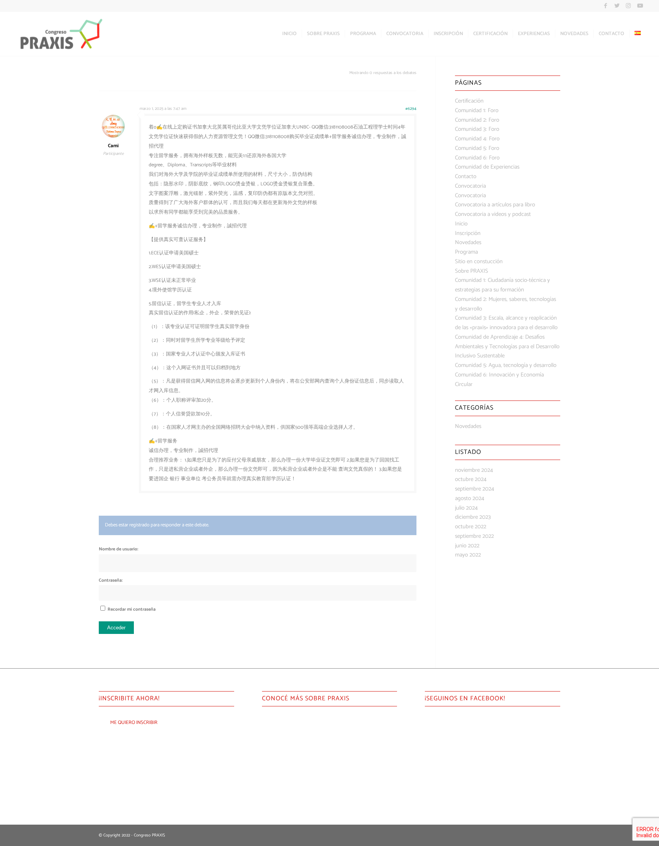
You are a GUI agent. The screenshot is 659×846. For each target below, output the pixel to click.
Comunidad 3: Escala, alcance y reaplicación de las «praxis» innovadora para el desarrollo (506, 322)
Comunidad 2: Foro (477, 120)
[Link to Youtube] (640, 5)
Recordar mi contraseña (132, 609)
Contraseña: (110, 580)
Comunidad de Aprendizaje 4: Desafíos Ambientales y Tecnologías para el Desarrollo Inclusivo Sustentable (507, 346)
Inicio (461, 223)
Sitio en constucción (479, 261)
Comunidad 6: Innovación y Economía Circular (499, 379)
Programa (466, 252)
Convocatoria (470, 186)
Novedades (468, 242)
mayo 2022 (468, 555)
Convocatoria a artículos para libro (495, 204)
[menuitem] (289, 34)
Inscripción (468, 233)
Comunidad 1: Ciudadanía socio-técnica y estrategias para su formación (502, 284)
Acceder (116, 627)
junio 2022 (467, 545)
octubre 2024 (471, 479)
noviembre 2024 (474, 470)
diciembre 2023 (473, 517)
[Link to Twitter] (616, 5)
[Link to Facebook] (605, 5)
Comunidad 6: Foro (477, 157)
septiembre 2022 (474, 536)
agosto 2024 (469, 498)
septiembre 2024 (474, 489)
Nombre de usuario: (118, 549)
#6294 (410, 108)
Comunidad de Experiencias (487, 167)
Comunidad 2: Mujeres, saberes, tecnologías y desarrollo (505, 304)
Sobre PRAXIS (471, 271)
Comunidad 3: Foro (477, 129)
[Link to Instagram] (628, 5)
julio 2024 (466, 508)
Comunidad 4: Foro (477, 138)
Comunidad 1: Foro (476, 110)
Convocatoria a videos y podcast (493, 214)
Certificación (469, 101)
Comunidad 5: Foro (477, 148)
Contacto (465, 176)
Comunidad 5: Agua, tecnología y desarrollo (505, 365)
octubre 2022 (470, 526)
